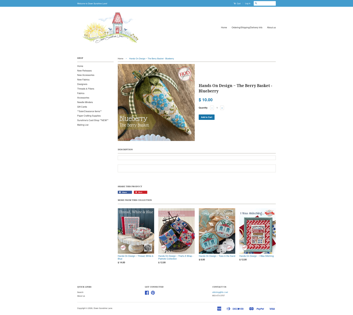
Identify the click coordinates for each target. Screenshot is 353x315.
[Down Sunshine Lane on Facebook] (147, 293)
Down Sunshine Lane (103, 308)
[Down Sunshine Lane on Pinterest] (153, 293)
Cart (238, 3)
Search (80, 292)
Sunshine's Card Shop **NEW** (92, 120)
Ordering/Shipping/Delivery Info (247, 27)
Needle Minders (85, 102)
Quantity (203, 107)
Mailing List (82, 124)
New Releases (84, 70)
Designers (82, 84)
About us (271, 27)
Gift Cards (82, 106)
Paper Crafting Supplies (89, 115)
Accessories (83, 97)
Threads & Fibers (85, 88)
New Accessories (85, 75)
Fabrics (80, 93)
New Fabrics (83, 79)
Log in (247, 3)
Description (125, 149)
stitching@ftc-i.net (220, 292)
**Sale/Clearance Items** (89, 111)
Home (224, 27)
